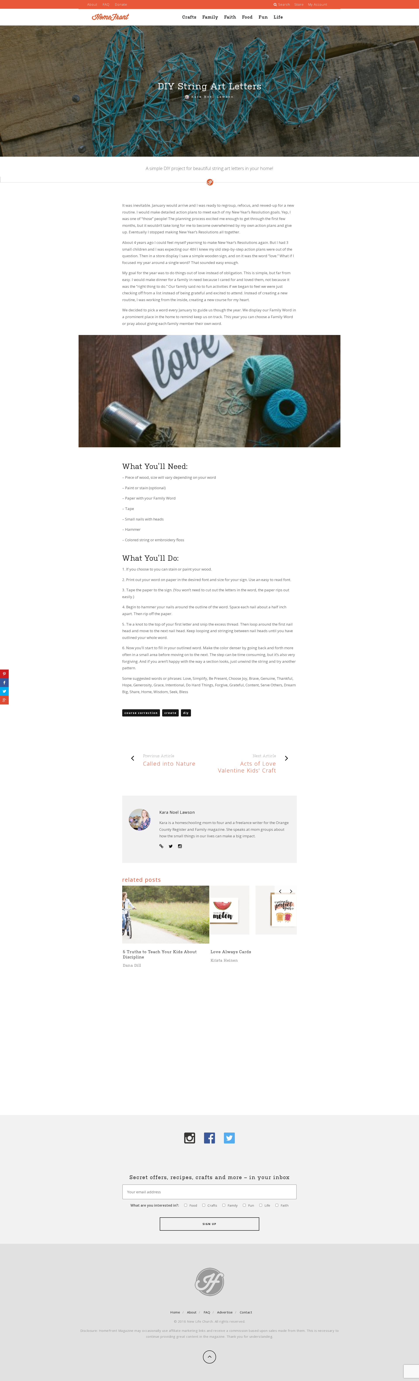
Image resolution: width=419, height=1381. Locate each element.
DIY (186, 713)
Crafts (189, 17)
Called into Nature (169, 763)
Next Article (264, 755)
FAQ (106, 4)
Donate (121, 4)
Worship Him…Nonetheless (239, 951)
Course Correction (141, 713)
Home (175, 1312)
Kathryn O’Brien (226, 960)
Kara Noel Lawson (212, 97)
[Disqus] (209, 1036)
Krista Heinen (136, 965)
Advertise (225, 1312)
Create (170, 713)
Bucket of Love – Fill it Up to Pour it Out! (161, 954)
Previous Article (158, 755)
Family (210, 17)
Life (278, 17)
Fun (263, 17)
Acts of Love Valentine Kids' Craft (247, 767)
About (92, 4)
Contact (246, 1312)
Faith (230, 17)
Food (247, 17)
